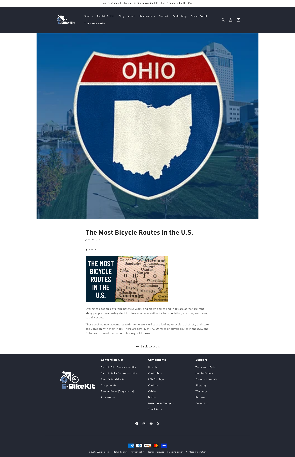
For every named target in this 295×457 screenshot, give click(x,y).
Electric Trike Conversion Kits (119, 373)
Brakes (152, 397)
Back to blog (150, 346)
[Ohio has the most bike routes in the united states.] (127, 302)
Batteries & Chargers (161, 403)
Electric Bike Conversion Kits (118, 367)
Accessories (108, 397)
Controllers (155, 373)
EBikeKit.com (103, 452)
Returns (200, 397)
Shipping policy (175, 452)
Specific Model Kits (112, 379)
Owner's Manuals (206, 379)
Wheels (152, 367)
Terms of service (156, 452)
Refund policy (120, 452)
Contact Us (202, 403)
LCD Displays (156, 379)
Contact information (196, 452)
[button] (88, 16)
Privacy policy (138, 452)
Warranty (201, 391)
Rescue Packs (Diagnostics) (117, 391)
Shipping (201, 385)
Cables (152, 391)
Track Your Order (206, 367)
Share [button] (92, 249)
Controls (153, 385)
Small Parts (155, 409)
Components (108, 385)
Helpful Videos (204, 373)
